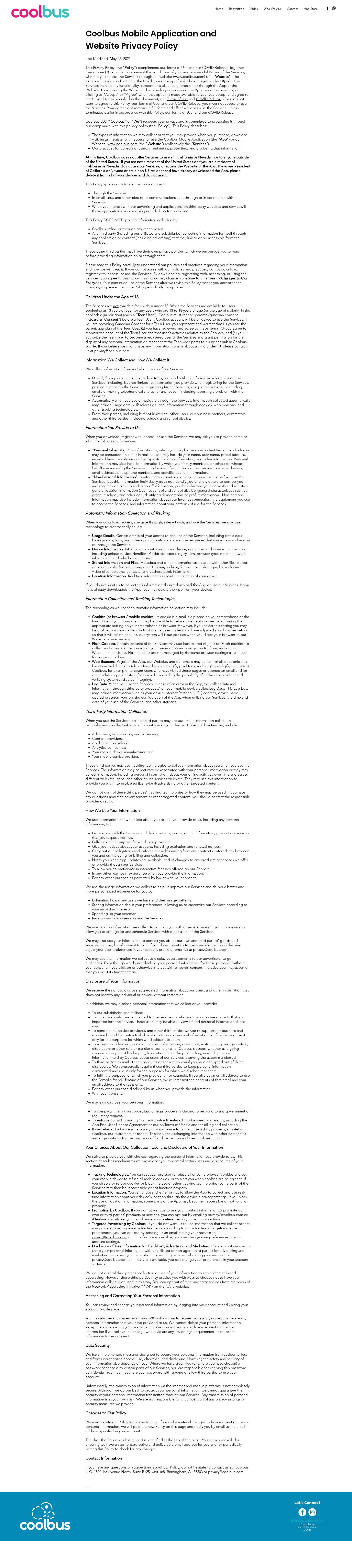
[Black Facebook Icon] (327, 8)
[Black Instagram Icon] (334, 8)
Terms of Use (176, 67)
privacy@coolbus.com (112, 350)
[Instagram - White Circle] (312, 1512)
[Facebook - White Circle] (302, 1512)
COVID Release (214, 67)
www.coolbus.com (189, 76)
